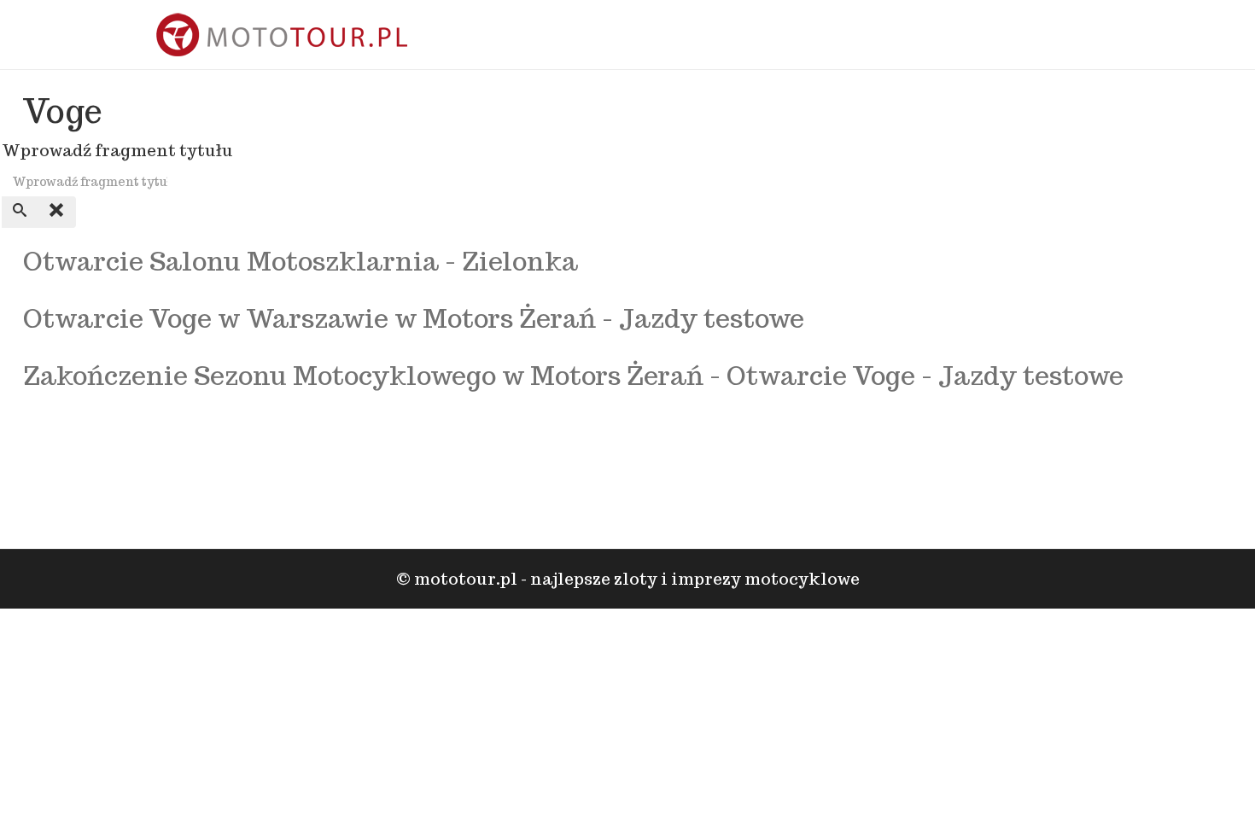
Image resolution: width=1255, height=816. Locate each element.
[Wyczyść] (57, 212)
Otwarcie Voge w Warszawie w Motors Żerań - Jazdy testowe (413, 318)
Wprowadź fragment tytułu (119, 150)
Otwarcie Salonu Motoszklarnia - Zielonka (300, 260)
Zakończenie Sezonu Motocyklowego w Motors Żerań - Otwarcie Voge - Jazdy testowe (573, 375)
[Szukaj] (20, 212)
